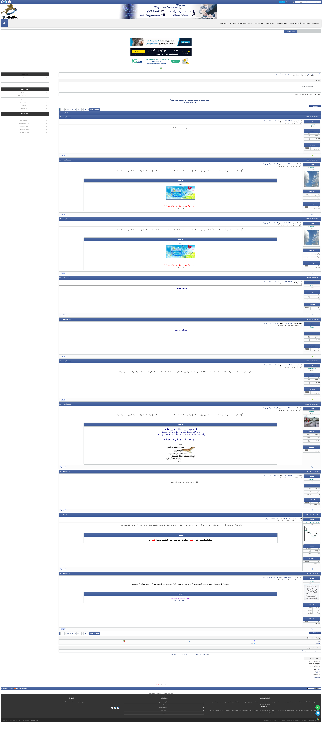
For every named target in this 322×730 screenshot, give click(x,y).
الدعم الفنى (24, 108)
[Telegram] (317, 713)
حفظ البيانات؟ (289, 2)
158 (70, 109)
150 (78, 109)
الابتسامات (318, 671)
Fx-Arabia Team (34, 720)
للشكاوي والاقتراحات (22, 688)
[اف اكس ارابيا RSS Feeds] (15, 688)
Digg (318, 641)
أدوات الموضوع (65, 113)
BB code (317, 669)
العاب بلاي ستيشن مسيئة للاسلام (178, 654)
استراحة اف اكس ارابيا (279, 74)
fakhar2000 (288, 121)
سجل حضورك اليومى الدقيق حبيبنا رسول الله (311, 650)
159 (68, 109)
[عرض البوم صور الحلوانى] (312, 155)
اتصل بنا (233, 23)
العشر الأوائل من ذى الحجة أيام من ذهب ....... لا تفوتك (197, 654)
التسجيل (306, 23)
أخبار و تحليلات (295, 23)
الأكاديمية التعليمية (24, 102)
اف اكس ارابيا (307, 720)
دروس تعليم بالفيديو (24, 123)
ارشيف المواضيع (163, 702)
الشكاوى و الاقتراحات (24, 132)
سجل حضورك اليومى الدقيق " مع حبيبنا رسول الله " (189, 100)
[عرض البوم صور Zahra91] (312, 510)
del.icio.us (251, 641)
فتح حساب (270, 23)
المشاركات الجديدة (245, 23)
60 (82, 109)
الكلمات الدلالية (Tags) (314, 648)
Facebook (317, 643)
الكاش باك (23, 105)
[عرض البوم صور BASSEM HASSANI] (312, 569)
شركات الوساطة (24, 126)
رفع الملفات (258, 23)
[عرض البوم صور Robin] (312, 315)
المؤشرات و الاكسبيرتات (24, 129)
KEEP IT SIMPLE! (180, 600)
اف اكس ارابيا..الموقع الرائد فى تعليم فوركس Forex (306, 74)
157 (73, 109)
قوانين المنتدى (317, 677)
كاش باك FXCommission (23, 95)
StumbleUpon (185, 641)
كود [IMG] (318, 672)
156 (75, 109)
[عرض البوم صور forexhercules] (312, 399)
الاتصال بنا (11, 688)
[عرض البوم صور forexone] (312, 467)
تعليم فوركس (23, 120)
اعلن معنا (223, 23)
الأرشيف (6, 688)
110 (80, 109)
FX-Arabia (9, 11)
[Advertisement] (180, 139)
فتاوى (163, 713)
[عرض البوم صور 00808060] (312, 214)
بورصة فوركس (163, 707)
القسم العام (24, 117)
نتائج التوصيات (281, 23)
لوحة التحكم (24, 77)
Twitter (252, 643)
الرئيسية (315, 23)
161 (63, 109)
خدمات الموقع (23, 92)
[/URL (180, 184)
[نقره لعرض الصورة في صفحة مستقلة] (180, 193)
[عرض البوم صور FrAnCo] (312, 629)
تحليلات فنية (24, 99)
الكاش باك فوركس (163, 704)
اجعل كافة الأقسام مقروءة (23, 84)
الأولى (87, 109)
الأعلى (2, 688)
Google (121, 641)
